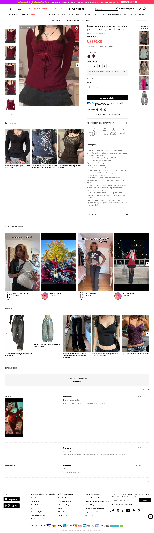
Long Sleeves (85, 20)
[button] (11, 26)
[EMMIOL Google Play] (11, 507)
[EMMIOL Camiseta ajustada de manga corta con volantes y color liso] (106, 333)
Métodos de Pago (64, 505)
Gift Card (61, 512)
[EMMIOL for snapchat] (138, 510)
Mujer (25, 15)
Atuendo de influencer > (97, 33)
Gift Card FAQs (89, 505)
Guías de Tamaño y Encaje (93, 498)
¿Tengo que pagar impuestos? (95, 508)
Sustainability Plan (37, 512)
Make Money (89, 515)
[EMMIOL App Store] (11, 501)
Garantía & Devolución (65, 498)
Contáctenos (35, 501)
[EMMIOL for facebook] (113, 510)
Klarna (60, 508)
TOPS (43, 15)
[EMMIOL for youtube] (128, 510)
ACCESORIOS (100, 15)
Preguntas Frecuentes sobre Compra (97, 501)
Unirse (144, 500)
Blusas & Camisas (73, 20)
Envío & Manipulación (65, 501)
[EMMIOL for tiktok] (123, 510)
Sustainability (114, 15)
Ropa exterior (75, 15)
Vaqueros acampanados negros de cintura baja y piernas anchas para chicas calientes (74, 355)
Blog (32, 508)
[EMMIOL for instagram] (118, 510)
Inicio (52, 20)
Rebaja (34, 15)
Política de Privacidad (38, 515)
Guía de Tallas (91, 79)
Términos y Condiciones (39, 519)
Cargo (51, 14)
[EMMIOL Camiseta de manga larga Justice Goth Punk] (71, 146)
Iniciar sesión (123, 9)
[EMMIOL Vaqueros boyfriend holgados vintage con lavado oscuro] (18, 333)
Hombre (88, 15)
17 (99, 36)
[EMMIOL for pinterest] (133, 510)
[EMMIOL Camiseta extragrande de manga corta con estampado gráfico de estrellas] (44, 146)
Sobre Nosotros (36, 498)
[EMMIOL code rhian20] (95, 266)
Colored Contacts (63, 515)
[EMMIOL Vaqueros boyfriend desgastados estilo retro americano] (48, 328)
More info (106, 105)
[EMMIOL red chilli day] (131, 266)
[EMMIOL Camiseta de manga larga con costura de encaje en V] (17, 146)
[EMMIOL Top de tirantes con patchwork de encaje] (135, 333)
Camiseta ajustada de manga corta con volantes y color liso (105, 354)
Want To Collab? (36, 505)
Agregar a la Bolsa (107, 98)
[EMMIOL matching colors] (58, 266)
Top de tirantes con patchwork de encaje (135, 354)
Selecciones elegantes (134, 15)
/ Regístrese (130, 9)
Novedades (14, 15)
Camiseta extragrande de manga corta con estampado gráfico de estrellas (44, 166)
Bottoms (61, 15)
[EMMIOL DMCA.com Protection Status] (117, 527)
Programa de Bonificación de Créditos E (98, 512)
